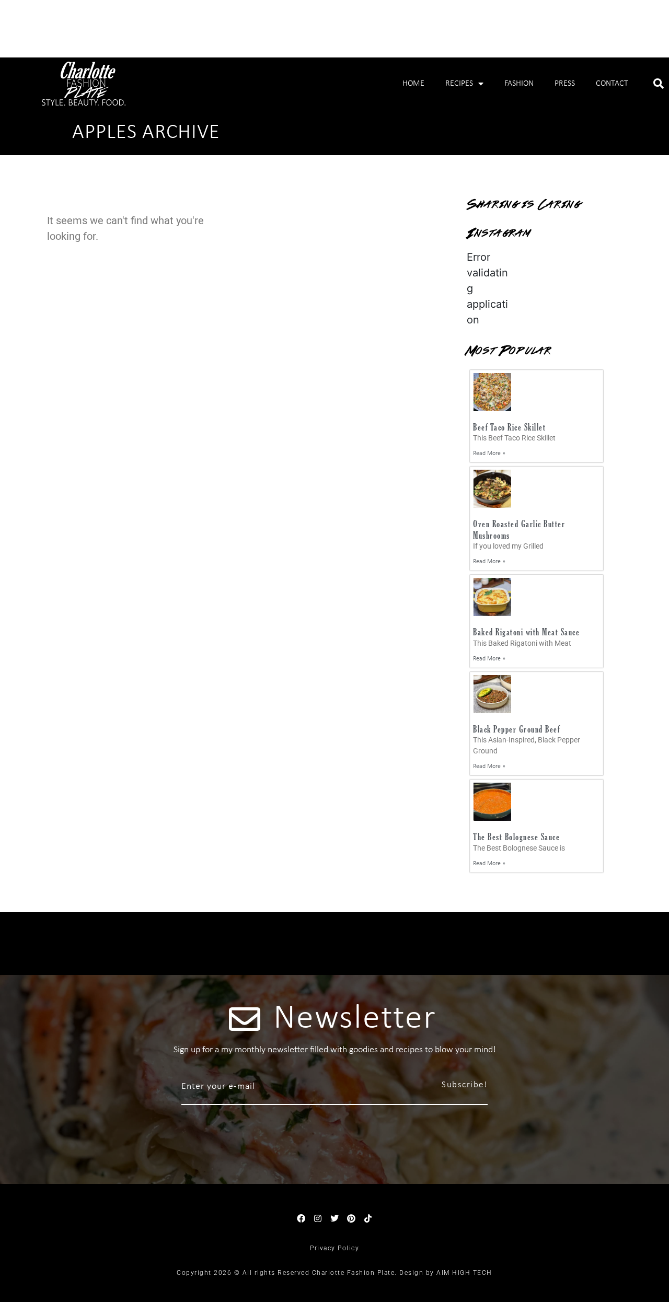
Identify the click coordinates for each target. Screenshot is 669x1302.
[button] (658, 83)
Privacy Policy (334, 1248)
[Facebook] (301, 1218)
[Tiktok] (368, 1218)
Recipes (459, 83)
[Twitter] (334, 1218)
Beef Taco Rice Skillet (509, 427)
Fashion (519, 83)
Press (565, 83)
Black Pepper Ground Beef (516, 729)
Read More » (489, 453)
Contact (612, 83)
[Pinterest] (351, 1218)
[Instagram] (317, 1218)
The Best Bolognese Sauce (516, 836)
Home (413, 83)
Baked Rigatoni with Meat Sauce (526, 631)
